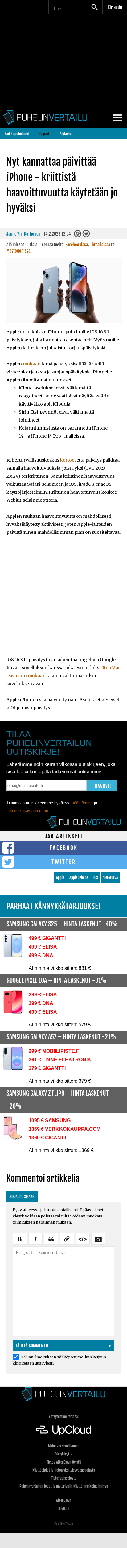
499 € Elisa (43, 946)
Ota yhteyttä (63, 1454)
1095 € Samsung (50, 1120)
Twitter (63, 861)
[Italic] (35, 1238)
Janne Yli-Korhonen (23, 234)
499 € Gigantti (47, 938)
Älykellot (66, 133)
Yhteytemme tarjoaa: (64, 1416)
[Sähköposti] (78, 235)
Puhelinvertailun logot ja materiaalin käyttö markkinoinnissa (63, 1486)
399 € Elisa (43, 994)
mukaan (32, 364)
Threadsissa (100, 244)
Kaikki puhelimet (17, 133)
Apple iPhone (78, 877)
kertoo (67, 460)
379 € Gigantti (47, 1068)
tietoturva (110, 877)
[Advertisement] (63, 600)
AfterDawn (63, 1500)
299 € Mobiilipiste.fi (54, 1051)
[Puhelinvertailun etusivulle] (63, 1394)
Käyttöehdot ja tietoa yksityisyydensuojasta (63, 1470)
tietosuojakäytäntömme (27, 810)
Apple (60, 877)
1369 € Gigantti (48, 1137)
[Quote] (51, 1238)
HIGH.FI (63, 1508)
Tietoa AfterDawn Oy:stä (64, 1462)
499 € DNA (41, 955)
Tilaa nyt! (102, 786)
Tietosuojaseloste (63, 1478)
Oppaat (44, 133)
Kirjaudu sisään (22, 1196)
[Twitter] (86, 235)
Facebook (64, 847)
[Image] (98, 1238)
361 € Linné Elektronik (60, 1059)
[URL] (67, 1238)
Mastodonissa (18, 250)
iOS (95, 877)
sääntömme (82, 803)
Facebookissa (76, 244)
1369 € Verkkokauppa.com (64, 1129)
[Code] (82, 1238)
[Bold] (20, 1238)
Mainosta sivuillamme (63, 1446)
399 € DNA (41, 1003)
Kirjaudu (115, 7)
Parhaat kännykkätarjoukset (53, 906)
